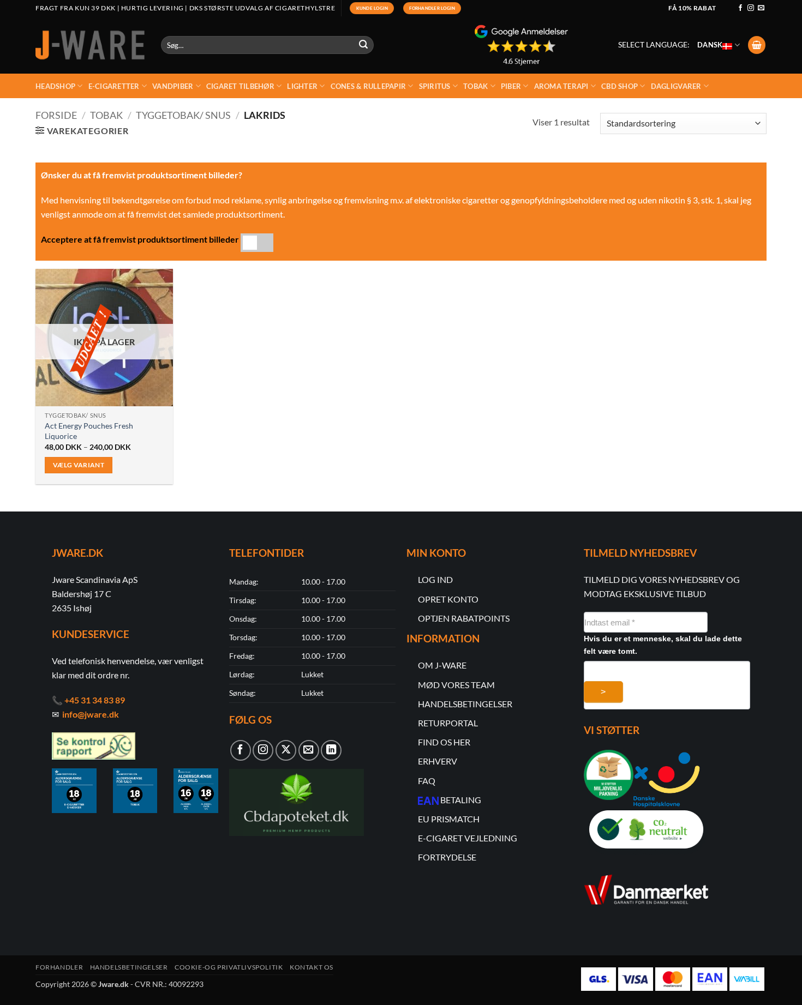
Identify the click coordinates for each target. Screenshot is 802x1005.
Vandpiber (172, 86)
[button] (756, 45)
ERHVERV (437, 761)
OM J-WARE (442, 665)
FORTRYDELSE (447, 857)
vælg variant (78, 464)
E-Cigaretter (114, 86)
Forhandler (59, 967)
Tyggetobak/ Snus (183, 115)
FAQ (426, 780)
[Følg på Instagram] (750, 8)
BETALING (460, 800)
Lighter (302, 86)
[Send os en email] (761, 8)
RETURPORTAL (448, 723)
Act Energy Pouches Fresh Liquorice (89, 431)
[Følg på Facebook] (740, 8)
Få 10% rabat (692, 7)
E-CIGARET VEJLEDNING (467, 838)
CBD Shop (619, 86)
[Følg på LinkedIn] (331, 750)
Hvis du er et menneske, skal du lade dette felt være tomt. (663, 644)
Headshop (55, 86)
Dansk (709, 44)
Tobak (475, 86)
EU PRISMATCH (449, 819)
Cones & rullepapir (368, 86)
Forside (56, 115)
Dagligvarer (676, 86)
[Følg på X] (286, 750)
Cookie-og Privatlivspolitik (229, 967)
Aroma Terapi (561, 86)
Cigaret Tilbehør (240, 86)
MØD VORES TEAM (456, 684)
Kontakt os (311, 967)
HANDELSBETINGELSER (465, 704)
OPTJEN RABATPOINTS (464, 618)
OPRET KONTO (448, 599)
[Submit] (364, 45)
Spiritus (435, 86)
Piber (511, 86)
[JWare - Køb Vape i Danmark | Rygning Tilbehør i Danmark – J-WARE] (90, 45)
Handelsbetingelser (129, 967)
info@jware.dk (90, 714)
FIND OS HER (444, 742)
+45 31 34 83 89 (94, 700)
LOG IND (435, 579)
